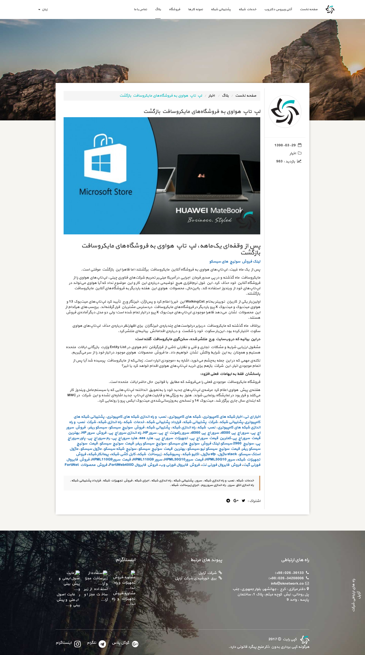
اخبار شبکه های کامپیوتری (222, 417)
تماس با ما (140, 9)
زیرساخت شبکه (149, 454)
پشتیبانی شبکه (221, 9)
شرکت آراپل (207, 573)
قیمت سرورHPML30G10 (183, 459)
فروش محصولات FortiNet (86, 465)
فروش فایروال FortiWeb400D (133, 465)
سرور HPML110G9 (147, 459)
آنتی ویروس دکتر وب (278, 9)
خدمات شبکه (247, 9)
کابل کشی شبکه (123, 454)
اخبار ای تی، (251, 417)
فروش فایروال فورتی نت (221, 465)
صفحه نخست (306, 9)
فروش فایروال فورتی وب (180, 465)
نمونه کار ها (195, 9)
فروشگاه (174, 9)
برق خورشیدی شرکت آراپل (195, 578)
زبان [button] (44, 9)
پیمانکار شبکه (98, 454)
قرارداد (176, 422)
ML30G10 (218, 459)
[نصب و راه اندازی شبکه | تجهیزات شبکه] (304, 639)
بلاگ (158, 9)
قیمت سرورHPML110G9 (111, 459)
